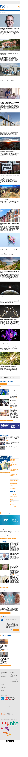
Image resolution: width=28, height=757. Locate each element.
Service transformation (14, 477)
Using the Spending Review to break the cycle (8, 319)
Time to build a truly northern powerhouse (7, 151)
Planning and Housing (14, 478)
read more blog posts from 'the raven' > (8, 538)
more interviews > (4, 587)
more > (16, 397)
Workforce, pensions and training (13, 462)
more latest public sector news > (7, 420)
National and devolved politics (14, 467)
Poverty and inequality (14, 480)
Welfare (11, 485)
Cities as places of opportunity (5, 343)
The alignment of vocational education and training (9, 296)
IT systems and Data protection (13, 475)
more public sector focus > (6, 665)
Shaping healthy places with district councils (8, 366)
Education (11, 486)
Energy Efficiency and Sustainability (14, 470)
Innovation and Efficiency (12, 472)
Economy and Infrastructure (12, 460)
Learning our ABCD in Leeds (5, 199)
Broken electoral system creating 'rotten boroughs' (9, 175)
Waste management (13, 483)
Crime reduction (13, 488)
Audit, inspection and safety (13, 465)
